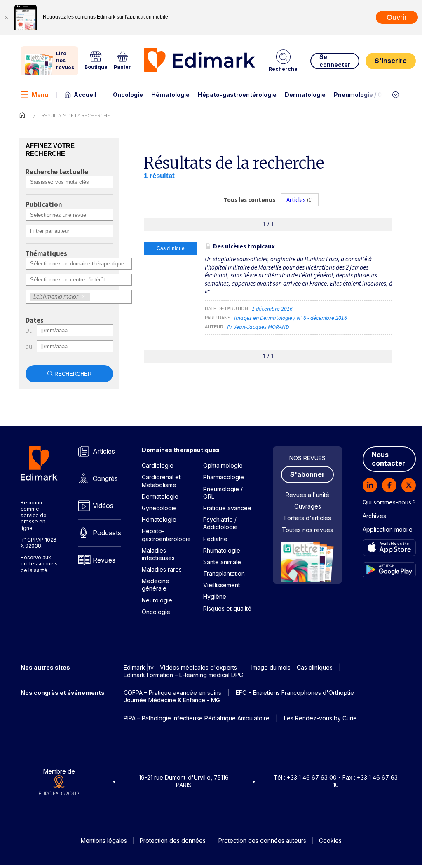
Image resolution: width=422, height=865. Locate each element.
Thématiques (46, 254)
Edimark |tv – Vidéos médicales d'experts (180, 667)
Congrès (105, 478)
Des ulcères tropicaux (244, 246)
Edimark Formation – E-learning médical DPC (183, 674)
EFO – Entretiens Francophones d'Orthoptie (295, 692)
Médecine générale (155, 584)
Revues (104, 560)
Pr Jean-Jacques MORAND (258, 327)
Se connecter (334, 60)
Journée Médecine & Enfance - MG (172, 699)
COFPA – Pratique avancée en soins (172, 692)
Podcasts (107, 533)
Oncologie (128, 94)
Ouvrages (307, 506)
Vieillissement (221, 584)
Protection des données (173, 840)
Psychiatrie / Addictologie (220, 523)
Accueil (85, 94)
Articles (104, 451)
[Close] (6, 17)
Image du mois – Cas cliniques (292, 667)
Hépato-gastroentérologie (237, 94)
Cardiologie (157, 465)
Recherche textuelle (57, 172)
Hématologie (170, 94)
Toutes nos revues (307, 529)
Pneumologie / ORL (361, 94)
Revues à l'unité (307, 494)
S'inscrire (391, 60)
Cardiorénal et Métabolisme (161, 481)
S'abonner (307, 474)
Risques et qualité (227, 608)
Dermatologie (305, 94)
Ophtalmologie (223, 465)
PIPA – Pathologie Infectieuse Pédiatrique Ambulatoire (197, 718)
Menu (40, 94)
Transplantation (224, 573)
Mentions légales (104, 840)
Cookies (330, 840)
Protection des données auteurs (262, 840)
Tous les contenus (249, 200)
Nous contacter (388, 458)
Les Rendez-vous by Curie (320, 718)
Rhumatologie (221, 550)
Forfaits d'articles (307, 517)
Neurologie (157, 600)
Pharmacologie (223, 477)
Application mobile (388, 529)
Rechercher (72, 374)
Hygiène (214, 596)
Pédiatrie (215, 538)
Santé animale (222, 561)
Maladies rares (162, 569)
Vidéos (103, 506)
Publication (44, 205)
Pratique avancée (227, 507)
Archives (374, 515)
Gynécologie (159, 507)
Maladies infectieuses (158, 554)
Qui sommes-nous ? (389, 502)
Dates (35, 320)
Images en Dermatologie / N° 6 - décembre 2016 (291, 317)
